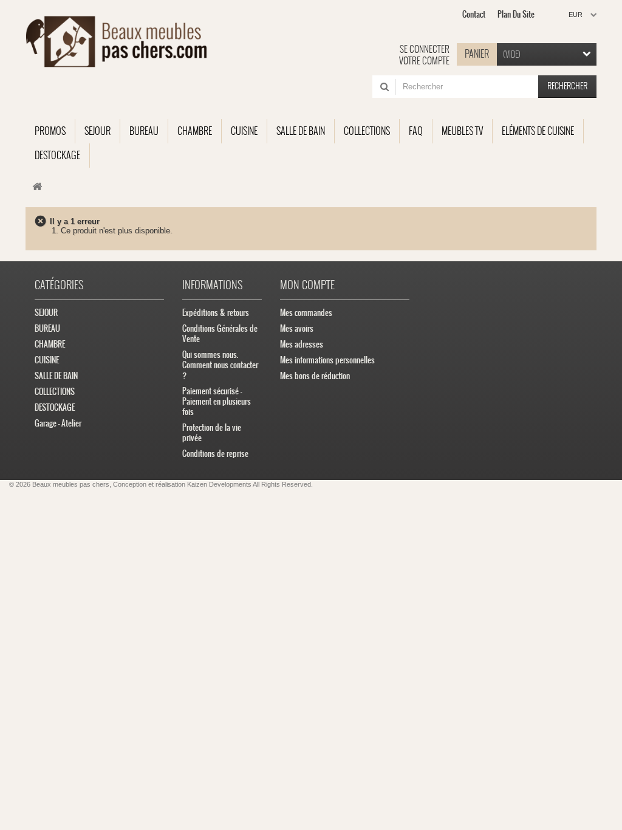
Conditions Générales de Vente (220, 334)
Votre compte (424, 60)
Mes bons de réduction (315, 376)
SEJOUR (46, 312)
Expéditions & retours (215, 312)
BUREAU (47, 328)
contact (473, 14)
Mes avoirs (296, 328)
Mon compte (307, 284)
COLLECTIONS (55, 391)
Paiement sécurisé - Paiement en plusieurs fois (216, 401)
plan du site (516, 14)
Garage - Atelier (58, 423)
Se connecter (424, 49)
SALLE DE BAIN (56, 376)
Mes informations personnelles (327, 360)
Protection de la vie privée (211, 433)
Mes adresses (301, 344)
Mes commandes (306, 312)
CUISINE (47, 360)
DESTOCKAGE (55, 407)
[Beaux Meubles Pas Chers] (116, 41)
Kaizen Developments (219, 484)
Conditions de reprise (215, 453)
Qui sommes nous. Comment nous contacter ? (220, 365)
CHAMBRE (50, 344)
